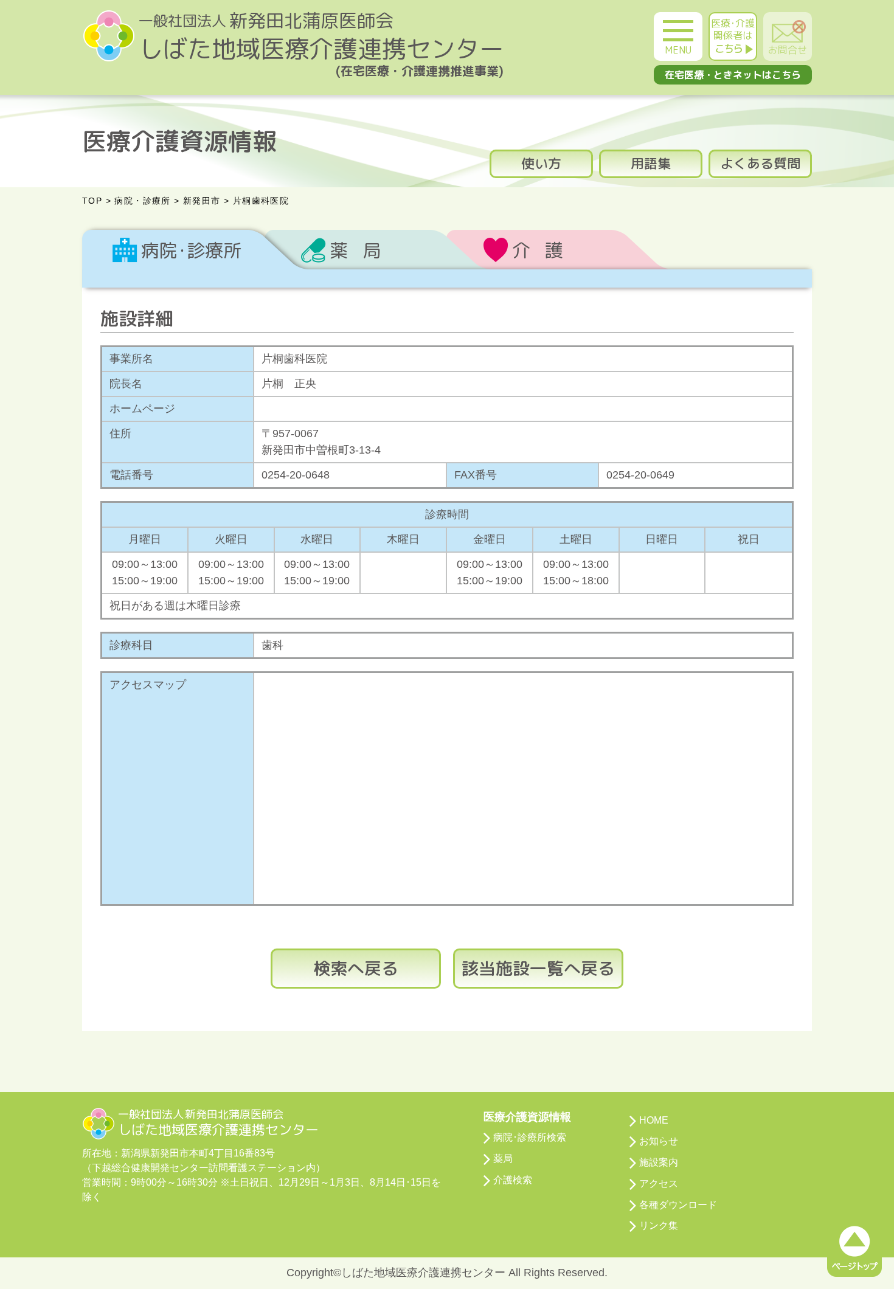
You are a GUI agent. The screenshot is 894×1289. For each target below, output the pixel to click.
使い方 (541, 163)
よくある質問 (760, 163)
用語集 (651, 163)
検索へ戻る (355, 968)
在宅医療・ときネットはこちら (733, 74)
